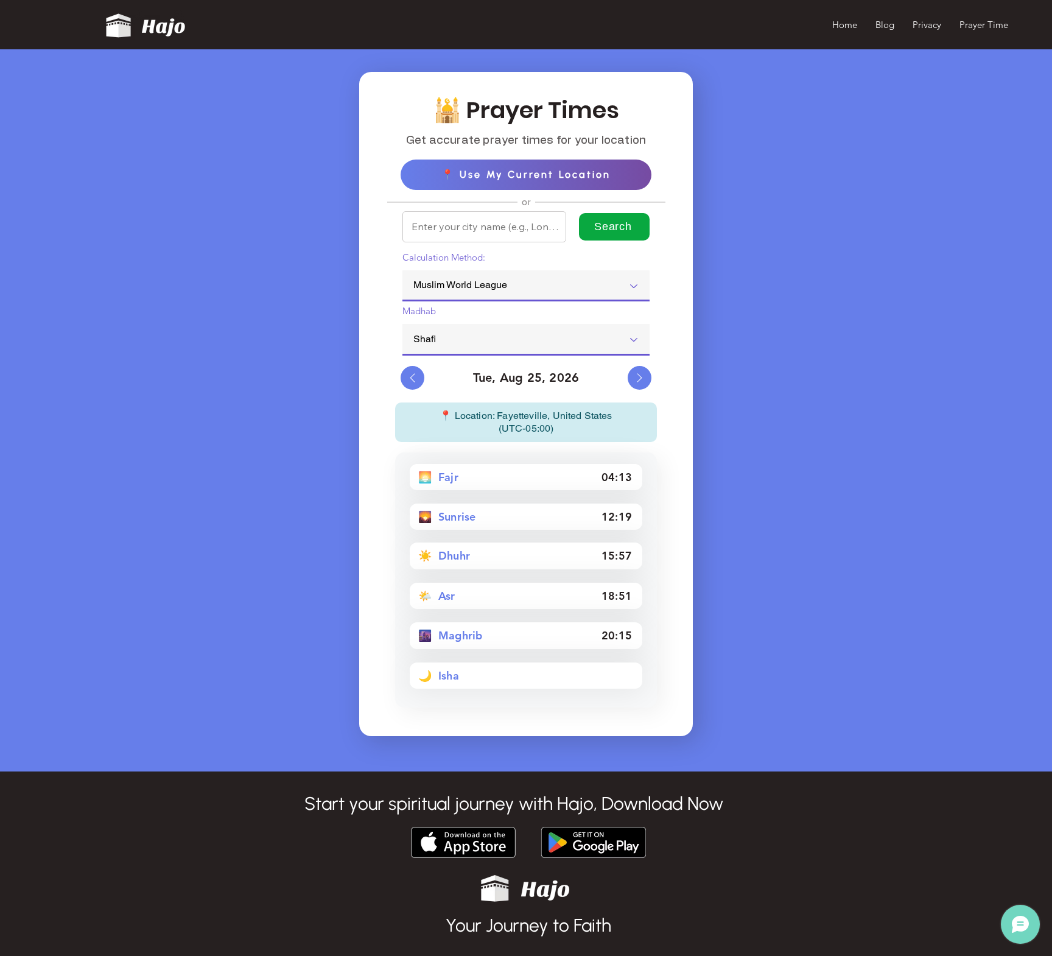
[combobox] (526, 285)
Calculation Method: (443, 257)
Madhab (419, 310)
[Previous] (412, 378)
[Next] (639, 378)
